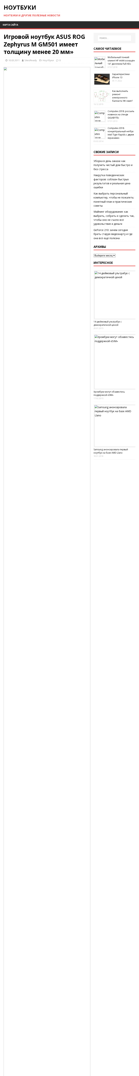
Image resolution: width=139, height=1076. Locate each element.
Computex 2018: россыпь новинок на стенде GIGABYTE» (121, 114)
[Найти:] (114, 38)
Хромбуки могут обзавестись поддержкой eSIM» (109, 393)
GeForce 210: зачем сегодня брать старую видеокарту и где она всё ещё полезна (113, 234)
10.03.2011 (14, 60)
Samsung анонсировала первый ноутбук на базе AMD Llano (111, 451)
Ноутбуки (48, 60)
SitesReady (30, 60)
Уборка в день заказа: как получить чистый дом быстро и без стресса (113, 165)
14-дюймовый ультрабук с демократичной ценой (108, 323)
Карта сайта (10, 24)
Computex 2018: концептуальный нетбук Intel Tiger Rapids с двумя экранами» (121, 133)
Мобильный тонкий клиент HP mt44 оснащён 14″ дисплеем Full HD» (121, 60)
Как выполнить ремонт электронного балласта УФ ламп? (122, 96)
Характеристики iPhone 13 (121, 76)
